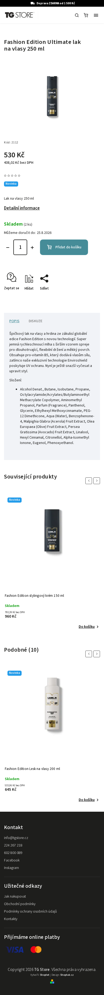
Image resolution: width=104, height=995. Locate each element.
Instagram (11, 868)
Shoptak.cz (67, 975)
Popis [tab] (14, 321)
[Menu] (96, 15)
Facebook (11, 860)
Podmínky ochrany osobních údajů (30, 911)
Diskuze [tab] (35, 321)
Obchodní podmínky (19, 904)
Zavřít (87, 297)
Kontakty (10, 919)
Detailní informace (22, 208)
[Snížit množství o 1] (7, 247)
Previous (89, 480)
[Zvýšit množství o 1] (32, 247)
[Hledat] (77, 15)
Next (97, 480)
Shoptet (44, 975)
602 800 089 (13, 853)
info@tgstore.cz (16, 838)
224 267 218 (13, 845)
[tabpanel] (52, 562)
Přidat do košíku (68, 247)
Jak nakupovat (15, 896)
